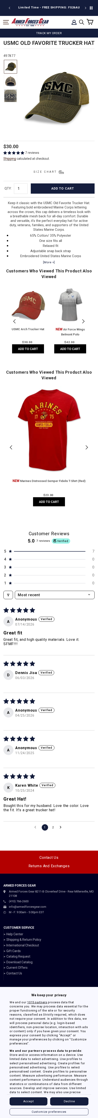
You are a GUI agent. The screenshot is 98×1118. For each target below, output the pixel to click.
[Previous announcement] (9, 8)
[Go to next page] (61, 827)
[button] (14, 152)
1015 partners (37, 1002)
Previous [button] (14, 321)
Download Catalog (19, 962)
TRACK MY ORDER (49, 33)
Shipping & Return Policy (23, 939)
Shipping (9, 158)
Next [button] (83, 321)
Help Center (14, 934)
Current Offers (17, 967)
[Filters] (8, 595)
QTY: (8, 188)
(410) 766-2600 (18, 901)
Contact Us (49, 857)
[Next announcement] (85, 8)
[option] (49, 7)
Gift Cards (13, 951)
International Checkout (22, 945)
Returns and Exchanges (49, 866)
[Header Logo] (30, 22)
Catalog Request (18, 956)
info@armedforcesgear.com (27, 906)
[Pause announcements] (91, 8)
